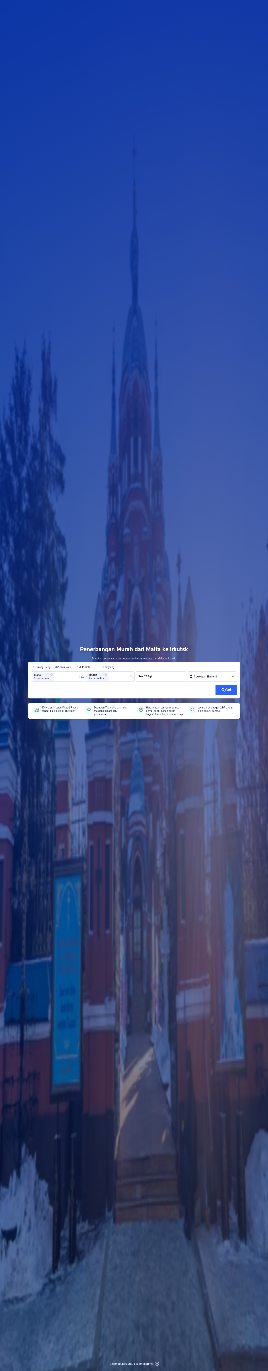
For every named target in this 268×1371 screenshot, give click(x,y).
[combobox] (56, 677)
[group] (56, 676)
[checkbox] (107, 667)
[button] (235, 6)
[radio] (41, 667)
